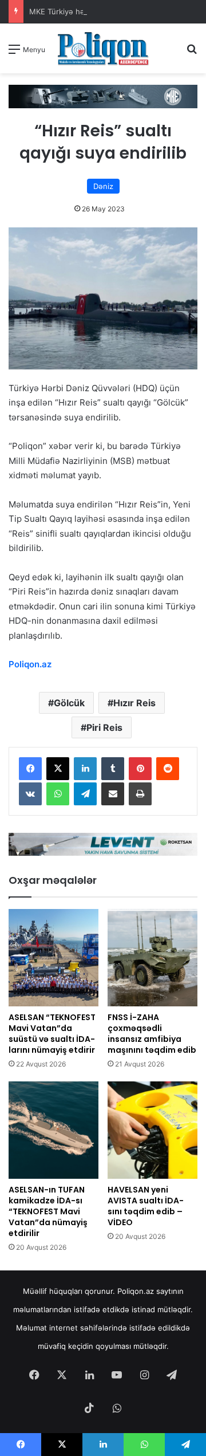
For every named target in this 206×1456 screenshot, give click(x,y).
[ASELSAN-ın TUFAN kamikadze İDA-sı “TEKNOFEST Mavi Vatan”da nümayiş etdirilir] (53, 1130)
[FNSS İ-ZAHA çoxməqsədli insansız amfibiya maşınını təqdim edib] (152, 957)
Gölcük (69, 703)
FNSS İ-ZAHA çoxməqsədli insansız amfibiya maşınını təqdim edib (152, 1034)
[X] (57, 768)
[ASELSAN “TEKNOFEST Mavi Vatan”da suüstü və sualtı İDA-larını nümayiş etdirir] (53, 957)
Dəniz (103, 186)
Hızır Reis (134, 703)
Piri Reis (104, 727)
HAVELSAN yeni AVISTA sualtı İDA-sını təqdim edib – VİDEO (146, 1206)
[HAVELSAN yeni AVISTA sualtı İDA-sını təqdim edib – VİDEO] (152, 1130)
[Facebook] (30, 768)
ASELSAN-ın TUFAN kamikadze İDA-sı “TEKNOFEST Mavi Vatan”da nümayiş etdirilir (48, 1211)
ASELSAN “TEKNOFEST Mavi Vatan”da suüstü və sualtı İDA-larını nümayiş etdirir (52, 1034)
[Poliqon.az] (103, 48)
